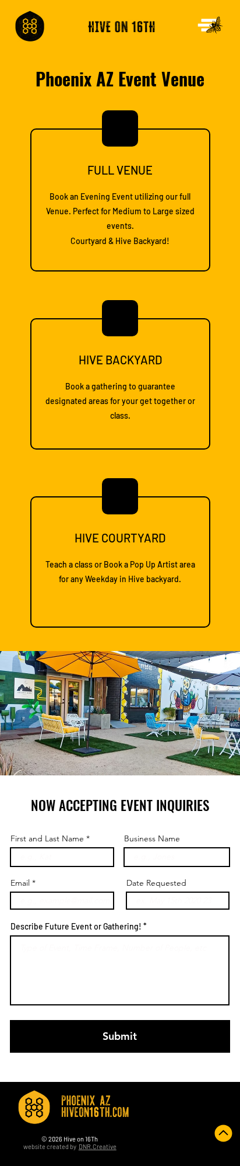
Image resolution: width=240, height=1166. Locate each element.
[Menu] (211, 25)
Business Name (152, 838)
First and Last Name (47, 838)
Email (20, 883)
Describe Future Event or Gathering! (76, 927)
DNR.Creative (98, 1146)
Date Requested (156, 883)
